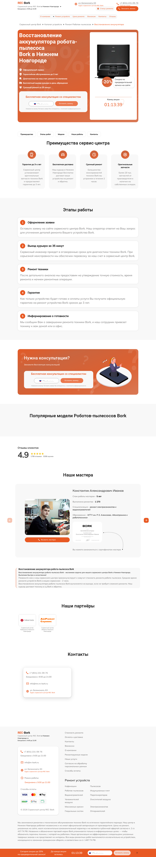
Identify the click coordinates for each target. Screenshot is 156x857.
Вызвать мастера (48, 540)
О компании (45, 16)
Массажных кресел (74, 806)
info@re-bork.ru (31, 762)
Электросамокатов (99, 806)
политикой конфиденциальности (71, 109)
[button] (146, 520)
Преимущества (26, 134)
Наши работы (77, 134)
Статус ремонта (106, 8)
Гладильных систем (74, 811)
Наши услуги (71, 759)
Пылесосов (95, 786)
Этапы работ (45, 134)
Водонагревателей (74, 795)
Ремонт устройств (62, 16)
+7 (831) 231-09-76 (129, 3)
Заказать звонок (128, 8)
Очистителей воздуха (100, 799)
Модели (61, 134)
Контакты (102, 16)
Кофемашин (71, 786)
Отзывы (112, 16)
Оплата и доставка (74, 737)
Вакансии (91, 16)
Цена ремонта (78, 16)
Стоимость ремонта (74, 732)
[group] (27, 623)
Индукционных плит (100, 790)
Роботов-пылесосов (74, 790)
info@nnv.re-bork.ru (39, 683)
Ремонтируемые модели (76, 754)
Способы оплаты (73, 771)
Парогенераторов (98, 795)
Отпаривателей (97, 811)
